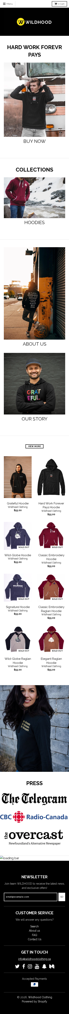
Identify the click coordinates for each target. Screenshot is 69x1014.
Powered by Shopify (34, 1001)
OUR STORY (35, 419)
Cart (61, 4)
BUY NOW (34, 141)
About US (34, 344)
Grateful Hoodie (18, 503)
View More (34, 446)
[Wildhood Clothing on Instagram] (30, 966)
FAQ (34, 935)
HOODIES (34, 222)
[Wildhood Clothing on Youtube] (37, 966)
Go (61, 897)
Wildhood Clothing (18, 507)
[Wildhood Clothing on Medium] (51, 966)
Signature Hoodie (18, 607)
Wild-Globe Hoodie (17, 555)
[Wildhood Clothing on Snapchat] (44, 966)
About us (34, 930)
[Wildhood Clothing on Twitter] (17, 966)
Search (34, 926)
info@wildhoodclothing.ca (34, 958)
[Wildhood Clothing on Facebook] (23, 966)
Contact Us (34, 939)
